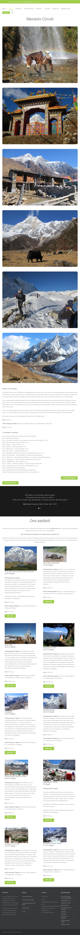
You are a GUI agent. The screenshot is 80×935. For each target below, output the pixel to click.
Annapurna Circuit (66, 903)
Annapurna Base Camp (65, 921)
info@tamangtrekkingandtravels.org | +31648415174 (30, 1)
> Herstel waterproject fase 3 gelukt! (29, 903)
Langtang (63, 911)
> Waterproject (25, 908)
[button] (12, 13)
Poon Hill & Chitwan (64, 917)
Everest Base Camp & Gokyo (66, 908)
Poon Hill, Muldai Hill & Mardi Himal (66, 897)
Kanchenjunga (65, 905)
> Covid (24, 911)
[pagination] (38, 508)
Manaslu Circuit (65, 924)
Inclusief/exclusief (53, 528)
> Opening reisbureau (27, 896)
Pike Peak (63, 914)
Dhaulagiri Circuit (65, 900)
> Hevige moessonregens (28, 900)
